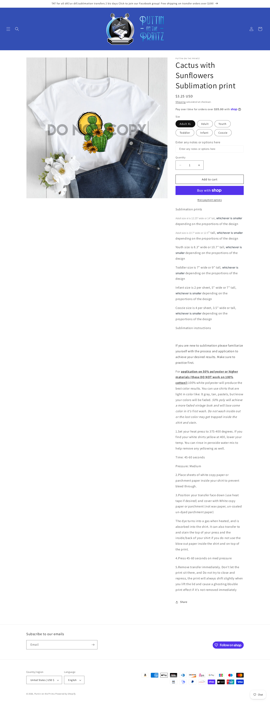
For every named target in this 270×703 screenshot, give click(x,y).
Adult (205, 124)
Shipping (181, 101)
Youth (223, 124)
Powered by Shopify (65, 694)
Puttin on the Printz (44, 694)
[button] (8, 29)
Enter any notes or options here (198, 142)
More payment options (209, 199)
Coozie (223, 132)
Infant (204, 132)
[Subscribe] (93, 644)
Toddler (185, 132)
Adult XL (185, 124)
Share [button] (183, 602)
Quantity (180, 157)
